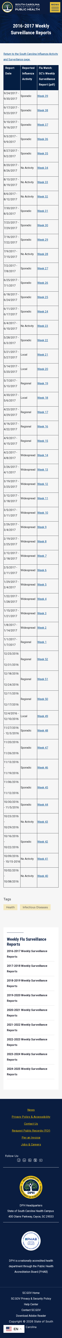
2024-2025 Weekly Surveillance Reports (27, 1071)
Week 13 (42, 469)
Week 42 (42, 841)
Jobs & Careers (31, 1144)
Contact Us (31, 1123)
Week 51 (42, 679)
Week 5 (41, 584)
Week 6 (41, 570)
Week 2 (41, 627)
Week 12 (42, 484)
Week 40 (42, 876)
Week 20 (42, 369)
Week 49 (42, 716)
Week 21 (42, 354)
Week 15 (42, 441)
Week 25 (42, 297)
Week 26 (42, 282)
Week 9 (41, 527)
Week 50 (42, 699)
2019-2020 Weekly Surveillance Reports (27, 998)
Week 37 (42, 124)
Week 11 (42, 498)
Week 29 (42, 239)
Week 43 (42, 821)
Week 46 (42, 767)
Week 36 (42, 139)
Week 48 (42, 730)
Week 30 (42, 225)
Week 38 (42, 110)
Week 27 (42, 268)
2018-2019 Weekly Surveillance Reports (27, 983)
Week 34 (42, 168)
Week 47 (42, 747)
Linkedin (24, 1160)
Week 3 (41, 613)
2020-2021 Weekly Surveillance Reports (27, 1012)
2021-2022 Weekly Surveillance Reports (27, 1027)
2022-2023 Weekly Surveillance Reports (27, 1042)
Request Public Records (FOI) (31, 1130)
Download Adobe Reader (31, 1315)
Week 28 (42, 254)
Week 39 (42, 96)
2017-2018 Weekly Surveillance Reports (27, 968)
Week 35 (42, 153)
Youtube (40, 1160)
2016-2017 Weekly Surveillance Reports (27, 953)
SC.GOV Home (31, 1293)
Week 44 (42, 804)
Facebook (18, 1160)
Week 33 (42, 182)
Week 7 (41, 556)
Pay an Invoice (31, 1137)
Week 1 (41, 642)
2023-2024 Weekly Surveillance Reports (27, 1056)
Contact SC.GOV (31, 1310)
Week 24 (42, 311)
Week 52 (42, 659)
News (31, 1110)
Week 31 (42, 211)
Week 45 (42, 787)
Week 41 (42, 858)
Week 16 (42, 426)
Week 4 (41, 599)
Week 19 (42, 383)
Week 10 (42, 512)
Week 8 (41, 541)
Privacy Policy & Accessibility (31, 1116)
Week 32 (42, 196)
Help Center (31, 1304)
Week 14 (42, 455)
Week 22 (42, 340)
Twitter (35, 1160)
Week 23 (42, 326)
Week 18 (42, 397)
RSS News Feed (29, 1160)
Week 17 (42, 412)
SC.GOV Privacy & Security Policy (31, 1298)
